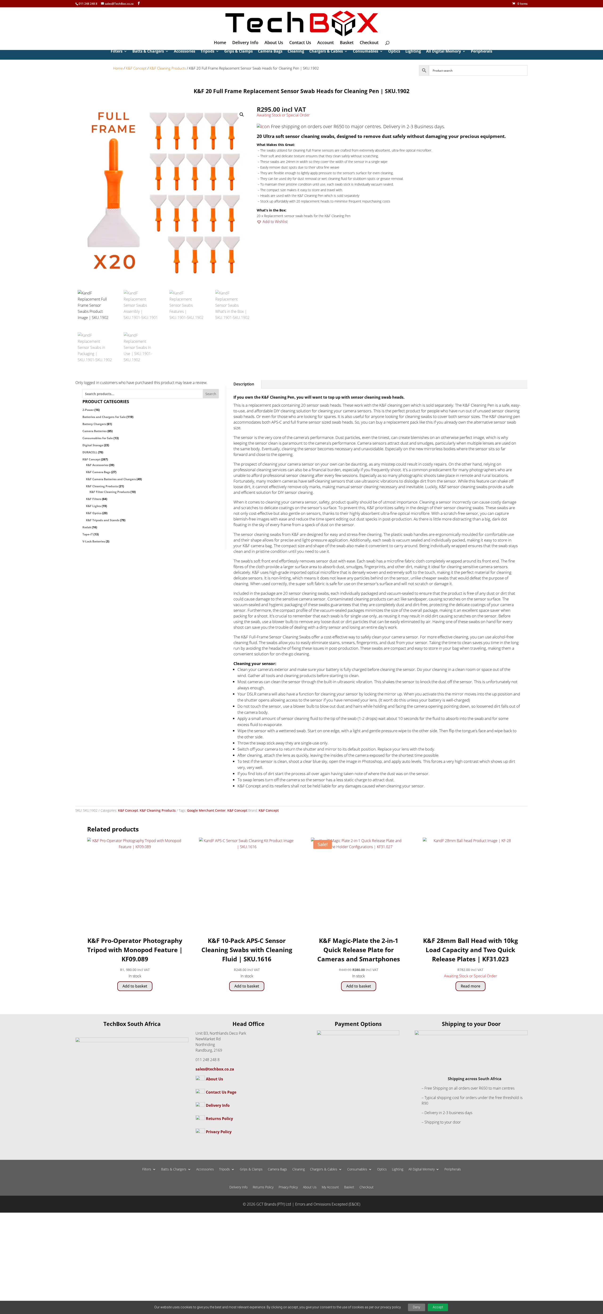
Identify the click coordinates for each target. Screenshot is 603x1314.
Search (210, 394)
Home (220, 43)
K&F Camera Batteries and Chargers (111, 479)
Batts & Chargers (148, 52)
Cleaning (296, 52)
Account (325, 43)
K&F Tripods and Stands (102, 520)
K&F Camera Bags (98, 472)
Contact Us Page (221, 1092)
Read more (470, 986)
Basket (347, 43)
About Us (274, 43)
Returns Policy (219, 1118)
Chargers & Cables (326, 52)
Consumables (365, 52)
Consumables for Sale (97, 438)
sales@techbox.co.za (215, 1069)
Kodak (86, 527)
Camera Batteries (94, 431)
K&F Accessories (97, 465)
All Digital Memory (443, 52)
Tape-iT (87, 534)
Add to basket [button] (134, 986)
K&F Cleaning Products (168, 68)
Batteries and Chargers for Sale (104, 417)
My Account (330, 1187)
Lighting (413, 52)
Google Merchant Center (206, 810)
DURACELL (89, 452)
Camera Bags (270, 52)
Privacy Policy (219, 1131)
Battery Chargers (94, 424)
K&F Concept (136, 68)
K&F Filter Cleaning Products (110, 492)
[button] (241, 114)
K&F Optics (94, 513)
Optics (394, 52)
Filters (116, 52)
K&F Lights (93, 506)
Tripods (207, 52)
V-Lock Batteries (93, 541)
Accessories (184, 52)
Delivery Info (245, 43)
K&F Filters (93, 499)
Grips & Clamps (238, 52)
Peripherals (481, 52)
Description (243, 384)
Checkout (369, 43)
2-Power (88, 410)
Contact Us (300, 43)
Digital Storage (92, 445)
